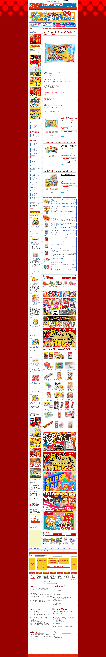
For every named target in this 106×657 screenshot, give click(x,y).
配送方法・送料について (52, 655)
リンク (69, 8)
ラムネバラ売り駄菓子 (35, 178)
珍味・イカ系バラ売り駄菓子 (36, 174)
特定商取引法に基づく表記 (36, 655)
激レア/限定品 (34, 126)
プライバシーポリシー (46, 655)
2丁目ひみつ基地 (64, 655)
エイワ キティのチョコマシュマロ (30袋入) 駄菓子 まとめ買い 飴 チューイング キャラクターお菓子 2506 (35, 283)
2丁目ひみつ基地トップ (35, 122)
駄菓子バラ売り (32, 170)
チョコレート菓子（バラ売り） (36, 189)
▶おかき (31, 550)
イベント (36, 30)
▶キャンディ (52, 548)
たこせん (35, 32)
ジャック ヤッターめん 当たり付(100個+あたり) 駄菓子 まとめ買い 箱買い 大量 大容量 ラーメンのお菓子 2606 (63, 206)
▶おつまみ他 (46, 550)
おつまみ (32, 30)
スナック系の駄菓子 (35, 142)
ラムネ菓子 (33, 161)
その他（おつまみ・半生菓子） (36, 168)
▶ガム (58, 548)
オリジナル (33, 135)
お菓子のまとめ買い (33, 156)
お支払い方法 (62, 8)
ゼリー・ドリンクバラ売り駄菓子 (36, 184)
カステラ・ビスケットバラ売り (36, 182)
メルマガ (66, 8)
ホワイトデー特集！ (35, 125)
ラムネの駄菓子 (34, 148)
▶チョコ (45, 548)
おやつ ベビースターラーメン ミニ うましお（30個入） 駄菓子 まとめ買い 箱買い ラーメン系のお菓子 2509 (63, 244)
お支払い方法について (58, 655)
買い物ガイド (49, 8)
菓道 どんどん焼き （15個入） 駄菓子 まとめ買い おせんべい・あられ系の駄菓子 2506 (35, 364)
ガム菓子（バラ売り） (35, 194)
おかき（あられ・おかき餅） (36, 165)
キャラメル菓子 (34, 160)
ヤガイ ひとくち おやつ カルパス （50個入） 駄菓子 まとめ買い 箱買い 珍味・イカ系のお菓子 (35, 226)
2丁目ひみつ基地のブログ (69, 655)
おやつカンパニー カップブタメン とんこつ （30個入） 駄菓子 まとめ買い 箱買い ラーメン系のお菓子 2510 (63, 224)
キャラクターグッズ (35, 127)
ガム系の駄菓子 (34, 149)
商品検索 (31, 51)
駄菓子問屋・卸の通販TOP (47, 28)
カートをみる (53, 8)
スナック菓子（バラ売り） (36, 198)
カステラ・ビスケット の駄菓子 (36, 152)
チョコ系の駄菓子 (34, 143)
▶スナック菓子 (39, 550)
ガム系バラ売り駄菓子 (35, 179)
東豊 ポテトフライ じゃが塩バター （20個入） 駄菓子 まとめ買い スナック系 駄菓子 (35, 326)
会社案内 (41, 655)
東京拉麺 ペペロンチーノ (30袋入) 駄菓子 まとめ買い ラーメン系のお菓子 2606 (63, 265)
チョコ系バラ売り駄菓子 (35, 173)
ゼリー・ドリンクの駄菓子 (36, 153)
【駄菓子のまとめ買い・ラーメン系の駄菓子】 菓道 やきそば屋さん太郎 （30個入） (63, 200)
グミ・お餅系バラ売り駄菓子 (36, 177)
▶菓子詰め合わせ (33, 548)
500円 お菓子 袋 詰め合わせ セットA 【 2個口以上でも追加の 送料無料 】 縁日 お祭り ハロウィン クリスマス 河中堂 (35, 403)
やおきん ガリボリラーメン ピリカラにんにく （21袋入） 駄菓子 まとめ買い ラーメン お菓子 (63, 251)
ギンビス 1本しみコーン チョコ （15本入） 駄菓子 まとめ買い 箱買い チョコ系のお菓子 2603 (35, 243)
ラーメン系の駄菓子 (35, 150)
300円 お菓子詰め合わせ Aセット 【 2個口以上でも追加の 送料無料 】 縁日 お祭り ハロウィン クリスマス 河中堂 (35, 302)
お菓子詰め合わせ (35, 31)
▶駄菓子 (38, 548)
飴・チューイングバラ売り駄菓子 (36, 176)
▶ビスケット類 (67, 548)
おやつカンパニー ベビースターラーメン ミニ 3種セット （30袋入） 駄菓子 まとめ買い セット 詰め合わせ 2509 (63, 258)
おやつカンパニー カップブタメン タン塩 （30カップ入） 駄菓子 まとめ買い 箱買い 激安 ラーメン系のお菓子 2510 (63, 230)
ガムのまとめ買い (34, 162)
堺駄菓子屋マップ (75, 655)
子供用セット (34, 134)
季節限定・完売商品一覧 (35, 131)
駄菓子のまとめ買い (33, 140)
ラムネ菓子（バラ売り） (35, 193)
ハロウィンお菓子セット (35, 136)
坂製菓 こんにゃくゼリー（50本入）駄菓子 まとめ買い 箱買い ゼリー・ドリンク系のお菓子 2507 (35, 259)
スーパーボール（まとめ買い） (36, 204)
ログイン (75, 8)
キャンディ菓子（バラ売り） (36, 190)
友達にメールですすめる (72, 134)
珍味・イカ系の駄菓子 (35, 144)
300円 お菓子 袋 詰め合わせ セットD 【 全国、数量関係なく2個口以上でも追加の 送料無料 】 (68, 175)
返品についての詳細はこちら (72, 131)
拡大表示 (52, 135)
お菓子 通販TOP (43, 8)
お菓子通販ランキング (34, 527)
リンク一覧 (32, 525)
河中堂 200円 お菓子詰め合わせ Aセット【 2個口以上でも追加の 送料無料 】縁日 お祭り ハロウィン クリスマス (35, 347)
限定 (34, 30)
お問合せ (71, 8)
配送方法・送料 (57, 8)
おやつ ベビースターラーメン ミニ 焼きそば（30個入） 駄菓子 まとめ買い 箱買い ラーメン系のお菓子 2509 (63, 237)
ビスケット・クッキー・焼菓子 (36, 164)
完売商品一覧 (32, 208)
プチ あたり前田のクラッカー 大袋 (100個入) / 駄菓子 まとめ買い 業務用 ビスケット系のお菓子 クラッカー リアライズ (35, 383)
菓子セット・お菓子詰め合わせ (35, 132)
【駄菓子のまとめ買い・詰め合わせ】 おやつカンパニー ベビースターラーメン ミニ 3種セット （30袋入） (69, 146)
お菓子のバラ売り (33, 187)
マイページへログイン (73, 3)
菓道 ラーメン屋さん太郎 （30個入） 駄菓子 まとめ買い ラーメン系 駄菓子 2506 (63, 215)
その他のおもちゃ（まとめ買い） (36, 207)
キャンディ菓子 (34, 159)
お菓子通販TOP (31, 655)
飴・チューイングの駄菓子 (36, 145)
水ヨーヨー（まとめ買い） (36, 205)
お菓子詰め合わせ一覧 (35, 139)
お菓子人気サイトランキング (35, 526)
